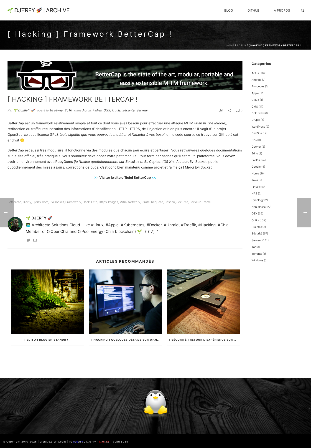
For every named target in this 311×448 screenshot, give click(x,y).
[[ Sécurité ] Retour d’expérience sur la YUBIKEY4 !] (203, 301)
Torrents (257, 253)
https (103, 202)
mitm (123, 202)
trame (206, 202)
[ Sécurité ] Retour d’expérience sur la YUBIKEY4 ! (204, 339)
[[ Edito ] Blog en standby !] (47, 301)
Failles (97, 110)
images (113, 202)
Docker (256, 146)
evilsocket (57, 202)
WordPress (258, 126)
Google (256, 166)
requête (157, 202)
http (94, 202)
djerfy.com (40, 202)
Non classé (259, 207)
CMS (255, 106)
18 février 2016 (61, 110)
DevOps (257, 133)
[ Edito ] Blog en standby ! (47, 339)
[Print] (221, 110)
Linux (255, 187)
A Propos (282, 10)
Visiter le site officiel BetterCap (125, 177)
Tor (254, 247)
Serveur (142, 110)
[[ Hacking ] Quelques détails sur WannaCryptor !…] (125, 301)
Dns (254, 140)
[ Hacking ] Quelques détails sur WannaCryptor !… (126, 339)
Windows (257, 260)
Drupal (256, 119)
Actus (241, 45)
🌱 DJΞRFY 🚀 (24, 110)
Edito (255, 153)
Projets (256, 227)
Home (230, 45)
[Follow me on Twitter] (28, 240)
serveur (195, 202)
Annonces (258, 86)
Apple (255, 93)
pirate (146, 202)
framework (73, 202)
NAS (254, 193)
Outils (116, 110)
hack (86, 202)
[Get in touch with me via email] (35, 240)
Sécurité (128, 110)
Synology (258, 200)
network (134, 202)
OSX (107, 110)
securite (182, 202)
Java (255, 180)
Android (256, 79)
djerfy (27, 202)
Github (253, 10)
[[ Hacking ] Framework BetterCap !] (125, 75)
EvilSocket (203, 167)
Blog (228, 10)
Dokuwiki (258, 113)
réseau (170, 202)
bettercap (14, 202)
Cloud (255, 99)
